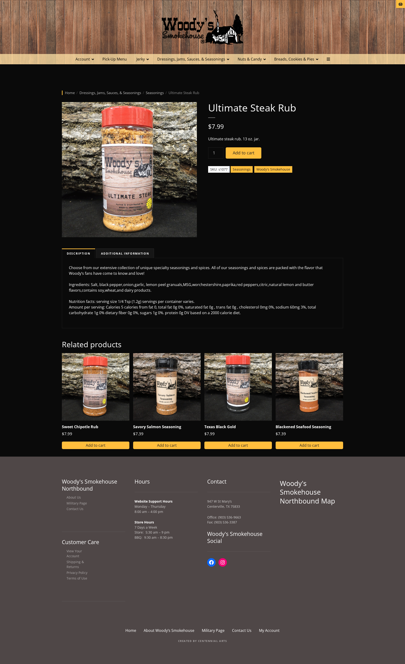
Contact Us (75, 509)
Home (70, 93)
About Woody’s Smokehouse (169, 630)
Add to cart (243, 153)
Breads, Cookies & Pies (294, 59)
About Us (74, 497)
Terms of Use (77, 578)
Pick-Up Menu (114, 59)
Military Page (77, 503)
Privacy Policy (77, 572)
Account (82, 59)
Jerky (140, 59)
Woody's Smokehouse (273, 169)
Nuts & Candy (250, 59)
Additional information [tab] (125, 254)
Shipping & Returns (75, 564)
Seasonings (155, 93)
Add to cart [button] (95, 445)
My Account (269, 630)
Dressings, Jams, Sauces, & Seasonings (191, 59)
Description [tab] (78, 254)
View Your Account (74, 553)
